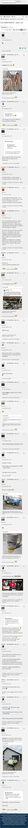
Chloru (3, 128)
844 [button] (24, 29)
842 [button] (19, 29)
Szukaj (18, 1)
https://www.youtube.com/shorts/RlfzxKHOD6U (14, 718)
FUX (3, 32)
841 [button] (16, 29)
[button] (7, 30)
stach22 (3, 101)
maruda (3, 167)
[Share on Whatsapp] (25, 48)
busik (3, 565)
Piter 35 (15, 512)
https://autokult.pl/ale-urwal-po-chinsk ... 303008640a (12, 712)
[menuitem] (7, 17)
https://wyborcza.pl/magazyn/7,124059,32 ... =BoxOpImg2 (13, 466)
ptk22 (3, 94)
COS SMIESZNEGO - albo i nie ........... (11, 23)
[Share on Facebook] (20, 48)
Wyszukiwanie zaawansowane (9, 3)
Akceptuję (14, 826)
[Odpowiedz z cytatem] (24, 33)
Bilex (3, 342)
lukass (3, 679)
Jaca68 (3, 54)
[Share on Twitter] (23, 48)
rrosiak (3, 512)
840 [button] (14, 29)
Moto (3, 479)
